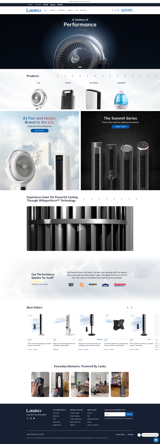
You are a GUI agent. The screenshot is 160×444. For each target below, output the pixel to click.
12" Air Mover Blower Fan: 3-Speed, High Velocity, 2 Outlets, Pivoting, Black (116, 344)
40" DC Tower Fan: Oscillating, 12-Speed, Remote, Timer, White (39, 344)
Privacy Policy (120, 434)
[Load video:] (80, 228)
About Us (89, 413)
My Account (56, 416)
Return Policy (56, 422)
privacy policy (129, 418)
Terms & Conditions (92, 425)
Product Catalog (74, 413)
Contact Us (56, 413)
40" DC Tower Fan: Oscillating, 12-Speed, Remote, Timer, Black (141, 344)
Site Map (130, 434)
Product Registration (76, 419)
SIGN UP (129, 414)
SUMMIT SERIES (120, 127)
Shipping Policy (57, 425)
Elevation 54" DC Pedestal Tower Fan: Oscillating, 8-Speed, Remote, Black (90, 344)
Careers (89, 422)
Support (70, 10)
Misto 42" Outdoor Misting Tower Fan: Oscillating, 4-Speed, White (64, 344)
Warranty (72, 425)
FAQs (54, 419)
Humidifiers (121, 83)
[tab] (77, 67)
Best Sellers (39, 131)
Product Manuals (74, 416)
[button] (46, 10)
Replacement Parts (75, 422)
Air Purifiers (61, 10)
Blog (88, 416)
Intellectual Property (92, 419)
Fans (45, 10)
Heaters (52, 10)
